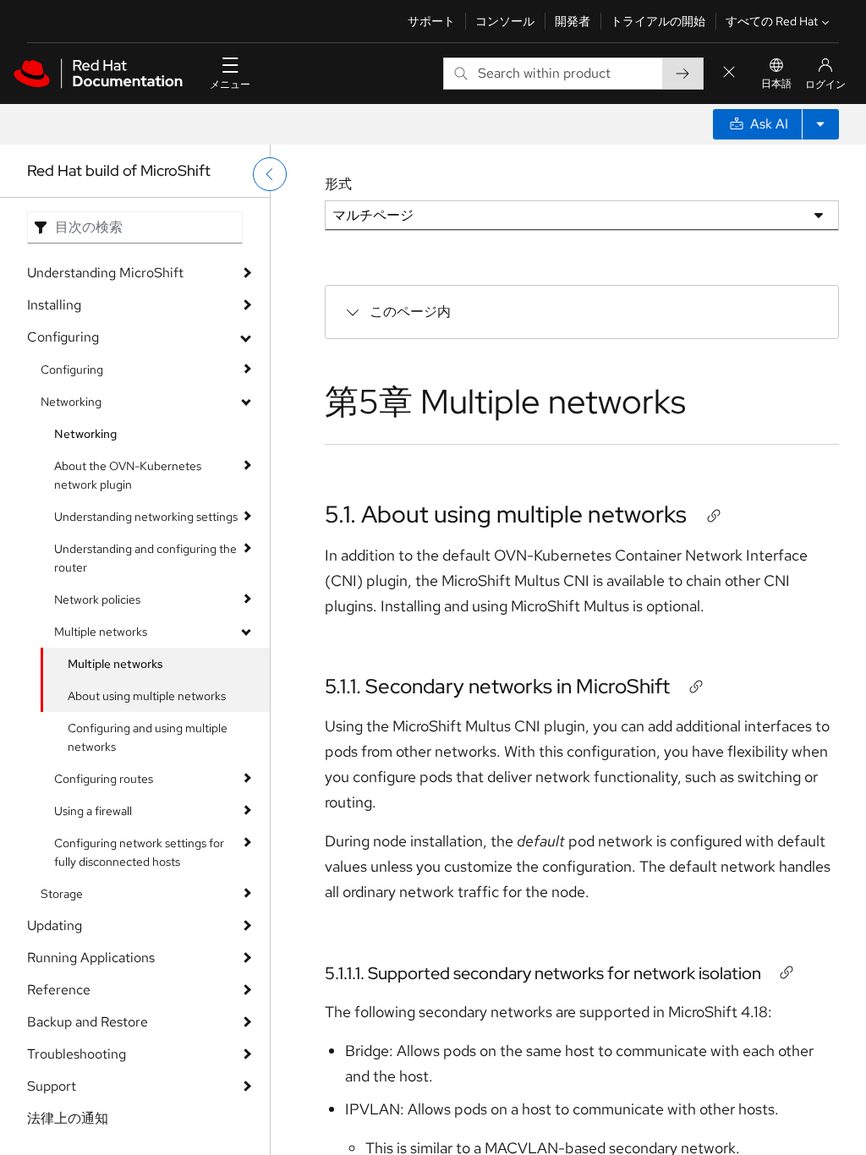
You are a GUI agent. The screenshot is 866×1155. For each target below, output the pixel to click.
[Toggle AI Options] (820, 124)
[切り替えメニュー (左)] (270, 174)
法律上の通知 (67, 1118)
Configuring (63, 337)
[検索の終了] (729, 73)
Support (51, 1086)
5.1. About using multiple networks (506, 514)
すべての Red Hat (772, 21)
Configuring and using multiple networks (147, 737)
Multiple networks (100, 631)
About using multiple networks (147, 695)
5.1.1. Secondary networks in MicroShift (497, 686)
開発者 (572, 21)
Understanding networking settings (146, 516)
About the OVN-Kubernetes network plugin (127, 475)
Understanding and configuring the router (145, 558)
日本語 (776, 83)
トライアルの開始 (658, 21)
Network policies (97, 599)
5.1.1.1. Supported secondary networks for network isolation (543, 973)
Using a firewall (93, 810)
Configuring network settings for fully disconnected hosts (139, 852)
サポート (431, 21)
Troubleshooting (76, 1054)
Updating (54, 925)
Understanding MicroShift (105, 273)
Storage (62, 893)
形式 (338, 184)
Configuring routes (103, 778)
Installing (54, 305)
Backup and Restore (87, 1022)
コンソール (504, 21)
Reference (58, 990)
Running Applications (91, 957)
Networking (71, 401)
